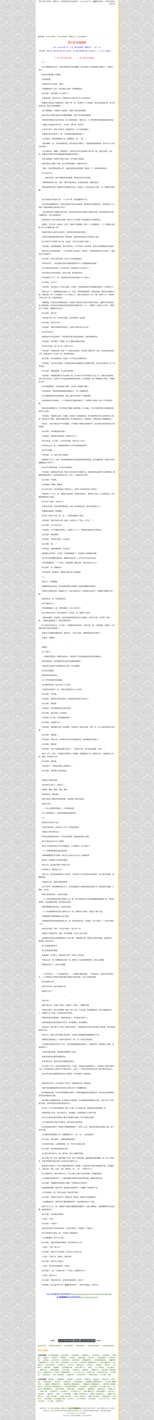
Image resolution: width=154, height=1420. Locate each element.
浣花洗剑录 (47, 1382)
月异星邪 (106, 1355)
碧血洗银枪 (54, 1370)
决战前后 (81, 1389)
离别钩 (85, 1370)
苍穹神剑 (65, 1355)
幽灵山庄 (101, 1389)
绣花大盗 (71, 1389)
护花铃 (72, 1357)
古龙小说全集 (50, 36)
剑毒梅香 (75, 1355)
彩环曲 (51, 1379)
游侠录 (70, 1379)
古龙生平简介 (42, 1346)
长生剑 (90, 1365)
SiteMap (88, 1415)
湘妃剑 (63, 1357)
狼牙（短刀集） (66, 1396)
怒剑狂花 (46, 1374)
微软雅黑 (81, 51)
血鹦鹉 (56, 1367)
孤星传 (96, 1379)
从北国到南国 (53, 1355)
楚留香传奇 (87, 1360)
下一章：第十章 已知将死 (85, 58)
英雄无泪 (47, 1372)
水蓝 (57, 51)
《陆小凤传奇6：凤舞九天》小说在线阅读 (71, 36)
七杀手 (71, 1365)
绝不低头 (80, 1365)
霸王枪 (47, 1367)
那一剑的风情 (58, 1374)
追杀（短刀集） (80, 1396)
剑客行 (54, 1357)
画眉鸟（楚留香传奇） (53, 1384)
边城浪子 (54, 1391)
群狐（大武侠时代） (97, 1394)
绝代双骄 (76, 1360)
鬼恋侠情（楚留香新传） (72, 1384)
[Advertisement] (77, 20)
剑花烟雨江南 (67, 1367)
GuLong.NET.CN (85, 1)
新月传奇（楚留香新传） (53, 1386)
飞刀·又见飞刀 (79, 1372)
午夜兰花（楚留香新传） (62, 1372)
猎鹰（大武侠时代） (80, 1394)
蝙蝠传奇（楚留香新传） (91, 1384)
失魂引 (46, 1357)
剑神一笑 (91, 1372)
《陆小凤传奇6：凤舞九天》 (83, 47)
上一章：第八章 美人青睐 (63, 58)
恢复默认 (108, 51)
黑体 (77, 51)
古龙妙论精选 (68, 1346)
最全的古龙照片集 (55, 1346)
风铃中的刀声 (102, 1372)
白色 (64, 51)
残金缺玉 (85, 1355)
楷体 (86, 51)
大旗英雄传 (101, 1357)
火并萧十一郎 (105, 1374)
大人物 (74, 1362)
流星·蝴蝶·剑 (105, 1362)
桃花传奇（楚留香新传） (88, 1362)
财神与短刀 (93, 1374)
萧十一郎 (55, 1362)
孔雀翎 (98, 1365)
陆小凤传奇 (50, 1365)
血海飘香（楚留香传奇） (94, 1382)
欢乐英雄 (65, 1362)
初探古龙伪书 (80, 1346)
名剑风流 (55, 1360)
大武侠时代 (81, 1374)
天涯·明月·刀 (80, 1367)
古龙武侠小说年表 (93, 1346)
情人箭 (91, 1357)
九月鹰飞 (61, 1365)
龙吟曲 (46, 1360)
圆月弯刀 (44, 1370)
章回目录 (76, 1340)
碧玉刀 (107, 1365)
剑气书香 (96, 1355)
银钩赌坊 (91, 1389)
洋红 (51, 51)
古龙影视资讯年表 (108, 1346)
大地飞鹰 (66, 1370)
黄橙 (48, 51)
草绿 (61, 51)
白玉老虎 (111, 1367)
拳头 (90, 1367)
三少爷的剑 (99, 1367)
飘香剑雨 (82, 1357)
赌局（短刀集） (52, 1396)
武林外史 (66, 1360)
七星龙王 (76, 1370)
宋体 (74, 51)
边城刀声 (70, 1374)
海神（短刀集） (94, 1396)
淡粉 (54, 51)
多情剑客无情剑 (100, 1360)
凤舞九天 (95, 1370)
